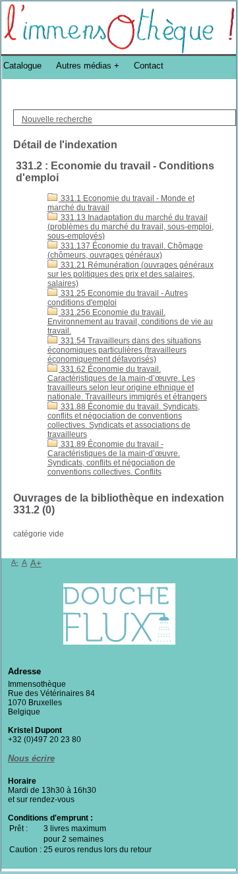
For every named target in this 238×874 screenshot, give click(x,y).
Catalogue (22, 66)
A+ (36, 563)
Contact (149, 66)
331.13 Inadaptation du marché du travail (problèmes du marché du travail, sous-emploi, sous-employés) (130, 227)
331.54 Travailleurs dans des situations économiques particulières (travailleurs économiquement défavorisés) (124, 350)
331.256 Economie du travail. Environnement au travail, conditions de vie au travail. (130, 321)
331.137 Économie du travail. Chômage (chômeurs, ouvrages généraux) (125, 250)
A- (14, 562)
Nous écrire (31, 758)
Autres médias (83, 66)
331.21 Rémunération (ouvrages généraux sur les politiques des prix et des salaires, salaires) (130, 274)
